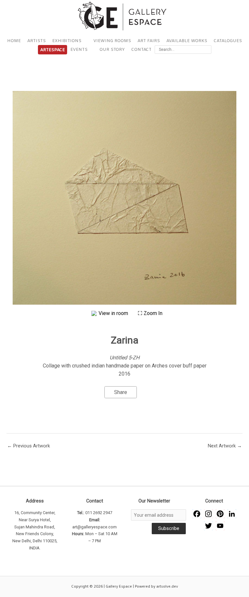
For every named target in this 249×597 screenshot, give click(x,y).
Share (120, 392)
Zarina (124, 340)
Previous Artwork (28, 446)
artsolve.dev (167, 586)
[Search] (207, 49)
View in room (114, 313)
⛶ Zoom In (150, 313)
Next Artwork (225, 446)
